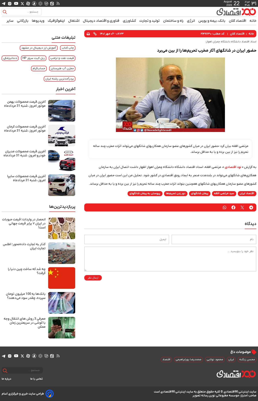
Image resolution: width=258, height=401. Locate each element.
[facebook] (233, 207)
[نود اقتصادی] (224, 12)
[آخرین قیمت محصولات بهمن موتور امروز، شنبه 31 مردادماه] (61, 110)
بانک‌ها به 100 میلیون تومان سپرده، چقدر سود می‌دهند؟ (26, 296)
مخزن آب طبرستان (62, 68)
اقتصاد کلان (237, 21)
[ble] (46, 3)
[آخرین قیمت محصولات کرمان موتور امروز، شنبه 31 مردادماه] (61, 135)
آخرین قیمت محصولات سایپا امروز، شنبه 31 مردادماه (26, 178)
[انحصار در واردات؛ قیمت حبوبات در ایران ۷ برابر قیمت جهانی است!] (61, 228)
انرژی (191, 21)
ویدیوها (38, 21)
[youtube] (16, 3)
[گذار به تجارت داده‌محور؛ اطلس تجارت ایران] (61, 253)
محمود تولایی (215, 359)
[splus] (34, 3)
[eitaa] (52, 3)
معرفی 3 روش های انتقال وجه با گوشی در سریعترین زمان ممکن (25, 323)
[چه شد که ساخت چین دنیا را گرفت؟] (61, 278)
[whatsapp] (224, 207)
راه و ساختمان (173, 21)
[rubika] (40, 3)
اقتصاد (166, 359)
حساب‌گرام (39, 68)
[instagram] (10, 3)
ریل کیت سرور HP (34, 58)
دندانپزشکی (10, 58)
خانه (253, 21)
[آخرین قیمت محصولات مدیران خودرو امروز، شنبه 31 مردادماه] (61, 160)
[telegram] (4, 3)
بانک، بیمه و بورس (212, 21)
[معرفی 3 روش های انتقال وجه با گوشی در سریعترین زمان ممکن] (61, 327)
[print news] (88, 33)
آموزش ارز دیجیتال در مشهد (38, 48)
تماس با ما (36, 379)
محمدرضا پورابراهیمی (188, 359)
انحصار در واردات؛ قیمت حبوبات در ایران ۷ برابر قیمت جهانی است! (24, 224)
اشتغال (74, 21)
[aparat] (28, 3)
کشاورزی (129, 21)
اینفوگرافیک (56, 21)
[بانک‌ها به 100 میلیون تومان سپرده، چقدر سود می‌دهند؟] (61, 303)
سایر (10, 21)
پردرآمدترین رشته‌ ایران (59, 79)
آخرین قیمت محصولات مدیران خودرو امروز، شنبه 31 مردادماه (24, 154)
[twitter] (242, 207)
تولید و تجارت (149, 21)
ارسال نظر (93, 278)
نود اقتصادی (233, 167)
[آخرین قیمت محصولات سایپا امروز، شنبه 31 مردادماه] (61, 185)
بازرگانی (23, 21)
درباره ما (6, 379)
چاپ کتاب (68, 48)
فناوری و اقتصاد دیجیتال (101, 21)
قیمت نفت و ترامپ (62, 58)
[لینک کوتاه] (95, 34)
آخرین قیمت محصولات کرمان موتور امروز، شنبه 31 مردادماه (25, 129)
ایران (231, 359)
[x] (22, 3)
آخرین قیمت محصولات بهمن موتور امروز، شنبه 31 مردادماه (25, 104)
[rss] (58, 3)
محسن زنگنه (247, 359)
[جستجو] (4, 11)
